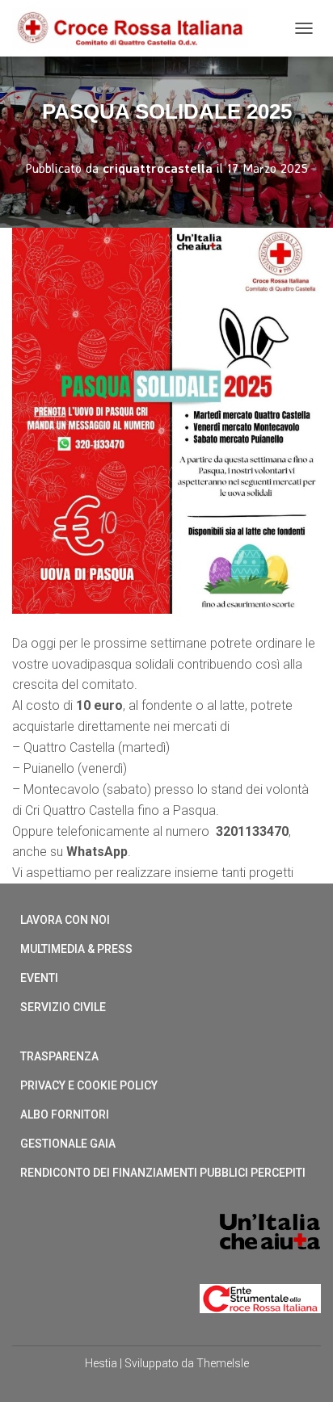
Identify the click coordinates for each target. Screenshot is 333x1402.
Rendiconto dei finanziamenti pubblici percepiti (163, 1172)
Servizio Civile (63, 1007)
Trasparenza (59, 1056)
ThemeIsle (222, 1363)
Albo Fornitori (64, 1114)
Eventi (39, 978)
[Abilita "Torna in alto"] (301, 1370)
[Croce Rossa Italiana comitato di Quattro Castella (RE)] (136, 28)
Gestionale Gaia (68, 1143)
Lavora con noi (65, 919)
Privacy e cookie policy (89, 1085)
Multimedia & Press (76, 948)
